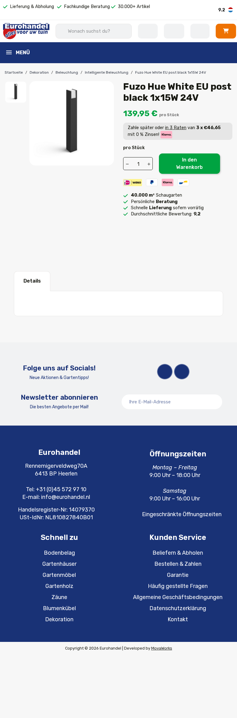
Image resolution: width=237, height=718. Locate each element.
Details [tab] (32, 281)
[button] (226, 31)
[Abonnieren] (214, 401)
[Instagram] (181, 371)
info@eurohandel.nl (65, 497)
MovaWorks (161, 648)
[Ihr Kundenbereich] (200, 31)
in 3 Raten (175, 127)
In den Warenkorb (189, 163)
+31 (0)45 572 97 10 (61, 489)
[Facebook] (165, 371)
